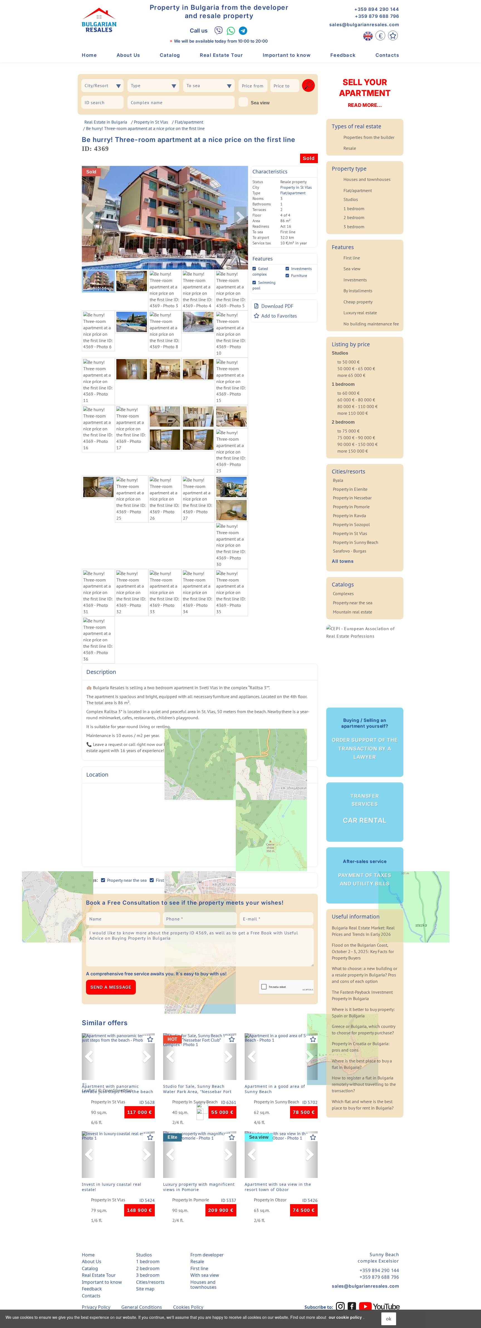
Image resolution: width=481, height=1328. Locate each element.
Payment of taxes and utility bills (364, 872)
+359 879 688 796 (377, 16)
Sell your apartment (365, 92)
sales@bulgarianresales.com (364, 24)
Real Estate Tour (221, 55)
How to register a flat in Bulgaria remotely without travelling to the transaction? (364, 1084)
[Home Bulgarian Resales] (99, 20)
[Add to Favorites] (150, 1039)
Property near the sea (352, 602)
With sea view (204, 1275)
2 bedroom (353, 217)
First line (351, 258)
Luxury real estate (360, 312)
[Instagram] (340, 1306)
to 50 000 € (348, 362)
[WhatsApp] (230, 30)
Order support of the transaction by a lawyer (364, 738)
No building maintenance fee (371, 324)
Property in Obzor (270, 1199)
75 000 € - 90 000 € (356, 437)
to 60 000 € (348, 393)
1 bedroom (353, 208)
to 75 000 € (348, 431)
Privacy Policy (96, 1307)
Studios (350, 199)
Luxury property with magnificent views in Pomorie (199, 1187)
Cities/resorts (150, 1282)
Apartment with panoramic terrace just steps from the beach (117, 1089)
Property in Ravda (349, 515)
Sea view (260, 102)
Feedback (343, 55)
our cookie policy (345, 1317)
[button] (89, 1056)
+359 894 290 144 (376, 9)
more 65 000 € (351, 375)
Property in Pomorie (190, 1199)
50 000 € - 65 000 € (356, 368)
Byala (338, 480)
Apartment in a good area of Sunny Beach (275, 1089)
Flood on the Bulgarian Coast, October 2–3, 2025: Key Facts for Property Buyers (363, 951)
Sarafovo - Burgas (349, 551)
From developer (207, 1255)
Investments (301, 268)
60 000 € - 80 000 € (356, 399)
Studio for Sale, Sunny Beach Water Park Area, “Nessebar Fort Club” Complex (197, 1090)
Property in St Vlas (151, 122)
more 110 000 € (352, 413)
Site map (145, 1289)
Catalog (170, 55)
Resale (349, 148)
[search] (308, 85)
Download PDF (277, 306)
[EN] (368, 36)
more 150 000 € (352, 451)
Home (89, 55)
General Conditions (141, 1307)
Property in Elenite (350, 489)
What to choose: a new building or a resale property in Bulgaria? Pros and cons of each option (364, 975)
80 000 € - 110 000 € (357, 406)
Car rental (364, 809)
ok (388, 1318)
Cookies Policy (188, 1307)
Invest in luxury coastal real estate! (111, 1187)
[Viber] (218, 30)
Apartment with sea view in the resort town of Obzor (278, 1187)
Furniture (299, 275)
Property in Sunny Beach (195, 1101)
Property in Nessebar (352, 497)
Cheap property (357, 302)
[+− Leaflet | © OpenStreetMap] (200, 825)
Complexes (343, 593)
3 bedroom (353, 226)
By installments (357, 290)
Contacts (387, 55)
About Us (128, 55)
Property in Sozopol (351, 524)
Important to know (287, 55)
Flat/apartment (189, 122)
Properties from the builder (368, 137)
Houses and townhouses (367, 179)
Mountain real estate (352, 612)
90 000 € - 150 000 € (357, 444)
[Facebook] (352, 1306)
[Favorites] (392, 35)
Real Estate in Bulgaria (105, 122)
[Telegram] (243, 30)
